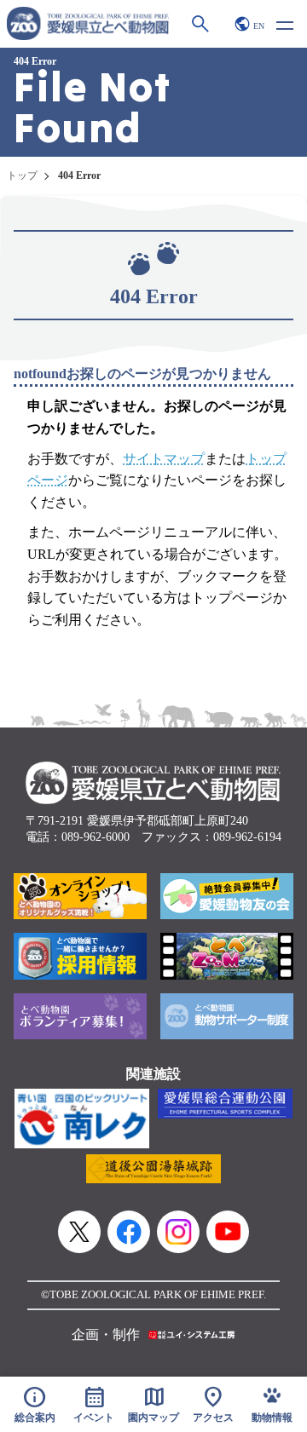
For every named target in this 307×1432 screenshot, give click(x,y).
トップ (22, 175)
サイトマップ (164, 458)
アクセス (213, 1404)
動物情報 (272, 1417)
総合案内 (34, 1404)
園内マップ (153, 1404)
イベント (93, 1404)
